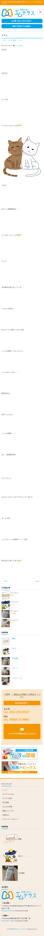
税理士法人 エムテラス (19, 929)
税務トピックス (8, 811)
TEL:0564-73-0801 (8, 921)
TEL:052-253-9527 (8, 911)
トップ (4, 790)
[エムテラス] (18, 12)
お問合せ (5, 815)
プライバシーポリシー (10, 819)
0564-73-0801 (21, 26)
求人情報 (5, 802)
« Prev (5, 581)
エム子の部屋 (19, 45)
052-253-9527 (21, 21)
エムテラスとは (8, 794)
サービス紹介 (7, 798)
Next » (38, 581)
